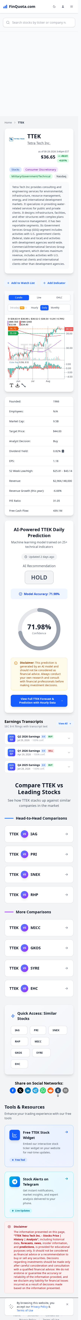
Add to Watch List (23, 283)
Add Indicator (56, 283)
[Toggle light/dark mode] (54, 6)
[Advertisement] (40, 74)
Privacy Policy (39, 1306)
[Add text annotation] (11, 385)
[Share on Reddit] (50, 1090)
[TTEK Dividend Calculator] (62, 451)
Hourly (34, 307)
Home (8, 122)
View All (63, 723)
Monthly (55, 307)
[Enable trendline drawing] (23, 385)
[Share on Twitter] (20, 1090)
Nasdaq (61, 176)
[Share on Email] (66, 1090)
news (37, 1243)
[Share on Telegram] (35, 1090)
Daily (44, 307)
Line (39, 297)
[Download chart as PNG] (17, 385)
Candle (18, 297)
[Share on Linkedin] (28, 1090)
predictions (26, 1247)
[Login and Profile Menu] (62, 6)
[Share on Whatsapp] (43, 1090)
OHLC (59, 297)
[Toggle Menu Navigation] (71, 6)
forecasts (27, 1243)
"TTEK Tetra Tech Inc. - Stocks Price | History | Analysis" (37, 1237)
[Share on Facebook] (13, 1090)
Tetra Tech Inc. (38, 143)
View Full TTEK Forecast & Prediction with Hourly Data (37, 700)
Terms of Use (25, 1310)
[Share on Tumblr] (58, 1090)
